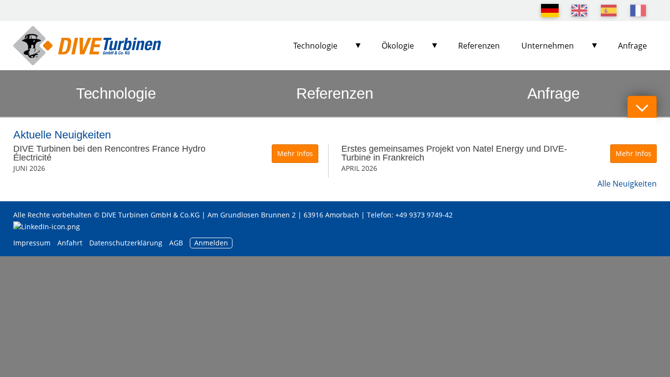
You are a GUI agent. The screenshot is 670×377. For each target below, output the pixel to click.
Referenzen (479, 45)
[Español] (609, 10)
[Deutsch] (550, 10)
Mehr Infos (295, 153)
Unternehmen (547, 45)
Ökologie (398, 45)
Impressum (32, 242)
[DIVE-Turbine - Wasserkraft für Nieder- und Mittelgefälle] (86, 45)
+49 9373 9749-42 (424, 214)
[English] (579, 10)
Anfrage (632, 45)
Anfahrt (69, 242)
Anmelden (211, 242)
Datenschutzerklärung (126, 242)
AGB (176, 242)
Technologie (315, 45)
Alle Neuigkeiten (627, 183)
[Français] (638, 10)
